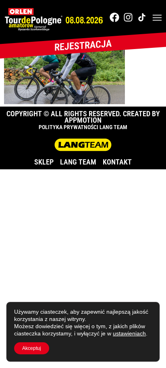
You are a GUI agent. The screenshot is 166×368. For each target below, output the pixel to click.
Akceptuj (31, 348)
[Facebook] (114, 17)
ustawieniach (129, 333)
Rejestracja (83, 45)
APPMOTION (83, 120)
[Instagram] (128, 17)
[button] (157, 18)
